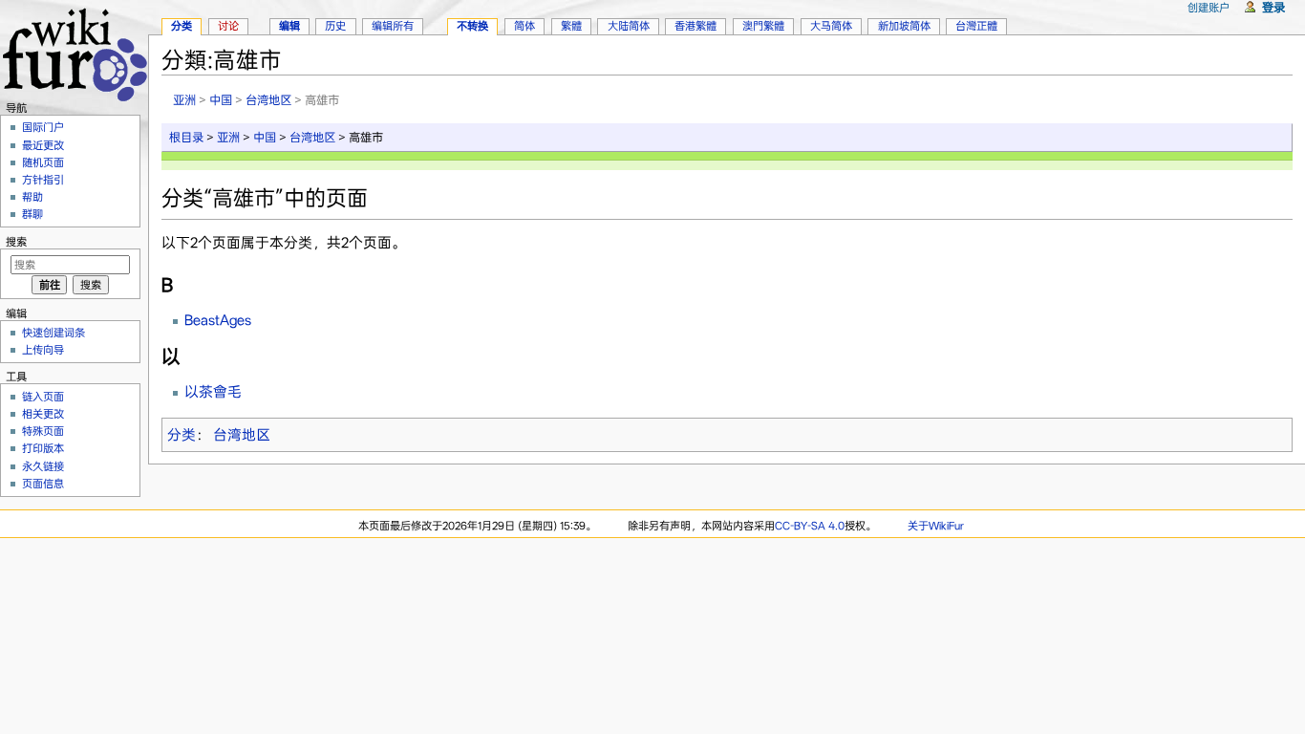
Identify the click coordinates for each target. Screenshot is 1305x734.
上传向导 (43, 349)
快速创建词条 (53, 332)
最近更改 (43, 145)
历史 (335, 25)
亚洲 (184, 100)
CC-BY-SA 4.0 (810, 525)
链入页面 (43, 396)
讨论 (228, 25)
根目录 (186, 137)
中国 (220, 100)
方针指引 (43, 179)
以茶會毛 (213, 391)
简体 (524, 25)
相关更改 (43, 414)
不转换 (472, 25)
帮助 (32, 197)
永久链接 (43, 466)
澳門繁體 (763, 25)
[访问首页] (74, 52)
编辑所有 (393, 25)
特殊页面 (43, 431)
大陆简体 (629, 25)
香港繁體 (695, 25)
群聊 (32, 214)
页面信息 (43, 483)
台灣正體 (976, 25)
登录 (1273, 7)
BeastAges (217, 320)
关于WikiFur (936, 525)
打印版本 (43, 448)
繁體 (571, 25)
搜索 (16, 241)
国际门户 (43, 127)
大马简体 (831, 25)
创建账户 (1208, 7)
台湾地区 (268, 100)
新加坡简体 (904, 25)
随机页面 (43, 162)
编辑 (289, 25)
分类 (181, 434)
